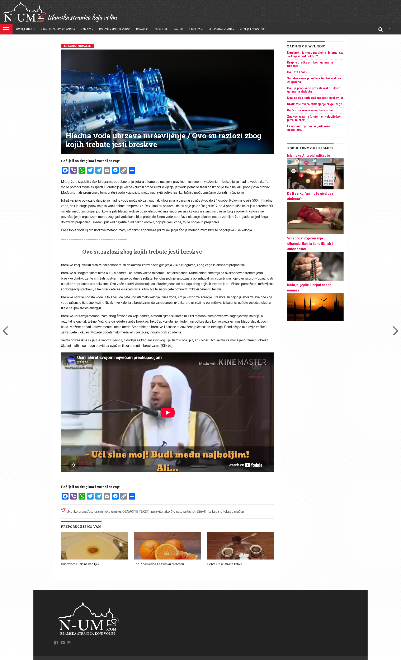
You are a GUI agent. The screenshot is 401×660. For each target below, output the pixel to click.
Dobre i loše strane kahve (224, 564)
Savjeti (178, 29)
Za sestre (161, 29)
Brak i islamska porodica (58, 29)
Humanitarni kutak (221, 29)
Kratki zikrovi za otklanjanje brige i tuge (314, 104)
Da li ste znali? (297, 72)
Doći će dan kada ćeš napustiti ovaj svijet (315, 97)
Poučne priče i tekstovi (114, 29)
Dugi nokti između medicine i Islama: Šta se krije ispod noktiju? (315, 54)
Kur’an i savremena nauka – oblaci (310, 110)
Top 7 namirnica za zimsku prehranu (159, 564)
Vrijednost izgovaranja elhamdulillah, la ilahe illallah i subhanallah (310, 243)
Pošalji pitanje (25, 29)
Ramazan (87, 29)
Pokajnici (142, 29)
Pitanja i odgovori (252, 29)
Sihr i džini (196, 29)
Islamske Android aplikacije (308, 156)
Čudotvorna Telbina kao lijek (80, 564)
